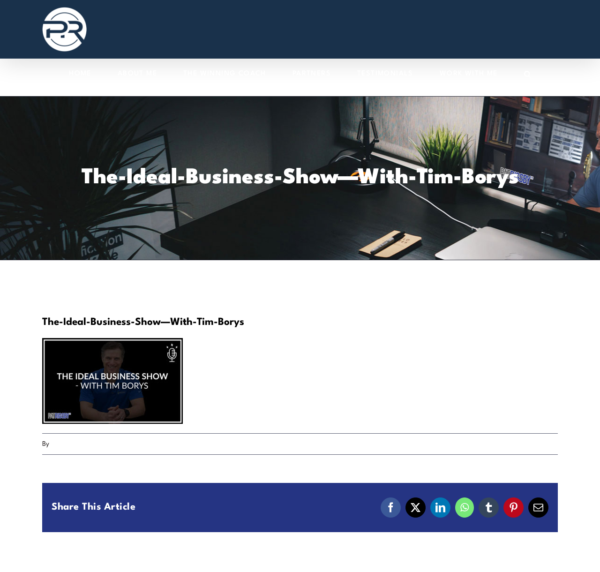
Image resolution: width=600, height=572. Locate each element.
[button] (528, 74)
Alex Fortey (67, 444)
